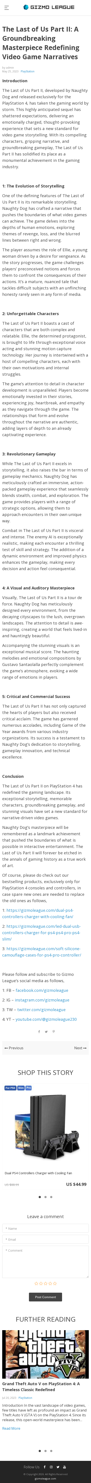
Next (78, 1048)
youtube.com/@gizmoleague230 (46, 1019)
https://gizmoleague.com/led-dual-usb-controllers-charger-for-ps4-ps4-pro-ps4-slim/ (41, 933)
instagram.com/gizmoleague (42, 1000)
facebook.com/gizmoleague (42, 990)
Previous (15, 1048)
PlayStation (27, 71)
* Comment (14, 1250)
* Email (11, 1239)
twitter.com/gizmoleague (41, 1009)
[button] (40, 1197)
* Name (11, 1228)
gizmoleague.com (45, 1478)
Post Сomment (45, 1297)
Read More (11, 1428)
